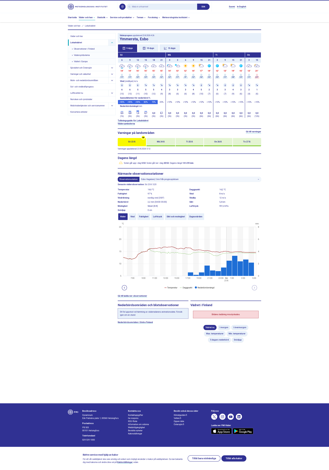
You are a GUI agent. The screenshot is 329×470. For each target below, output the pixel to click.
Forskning (153, 17)
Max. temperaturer (214, 333)
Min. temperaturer (237, 333)
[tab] (127, 48)
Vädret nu (209, 327)
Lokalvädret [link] (90, 26)
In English (241, 6)
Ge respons (133, 418)
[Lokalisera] (122, 7)
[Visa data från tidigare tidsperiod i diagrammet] (124, 287)
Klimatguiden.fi (180, 415)
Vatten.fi (177, 418)
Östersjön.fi (179, 424)
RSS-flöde (132, 421)
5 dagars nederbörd (219, 340)
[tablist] (189, 48)
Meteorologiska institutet (174, 17)
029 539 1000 (88, 440)
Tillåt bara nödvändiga (204, 458)
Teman (140, 17)
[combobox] (163, 7)
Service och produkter (121, 17)
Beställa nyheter (135, 430)
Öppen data (179, 421)
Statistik (101, 17)
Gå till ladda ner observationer (132, 296)
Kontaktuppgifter (135, 415)
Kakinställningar (135, 433)
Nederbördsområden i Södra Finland (135, 322)
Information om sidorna (138, 424)
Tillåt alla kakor (234, 458)
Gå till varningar (253, 131)
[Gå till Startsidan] (91, 7)
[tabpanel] (189, 85)
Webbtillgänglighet (136, 427)
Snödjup (238, 340)
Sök (203, 6)
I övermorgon (239, 327)
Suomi (232, 6)
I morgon (224, 327)
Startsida (72, 17)
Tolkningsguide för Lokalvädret (133, 120)
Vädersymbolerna (126, 123)
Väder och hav (86, 17)
